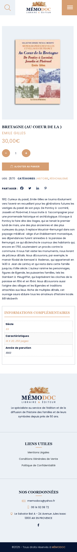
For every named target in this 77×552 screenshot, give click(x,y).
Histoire (42, 178)
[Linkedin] (37, 188)
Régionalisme (59, 178)
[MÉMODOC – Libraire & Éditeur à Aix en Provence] (38, 9)
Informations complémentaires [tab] (37, 313)
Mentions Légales (38, 452)
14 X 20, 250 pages (17, 341)
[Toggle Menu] (70, 7)
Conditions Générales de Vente (38, 459)
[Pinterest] (45, 188)
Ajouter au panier (27, 166)
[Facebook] (22, 188)
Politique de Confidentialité (39, 465)
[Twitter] (30, 188)
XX (7, 329)
